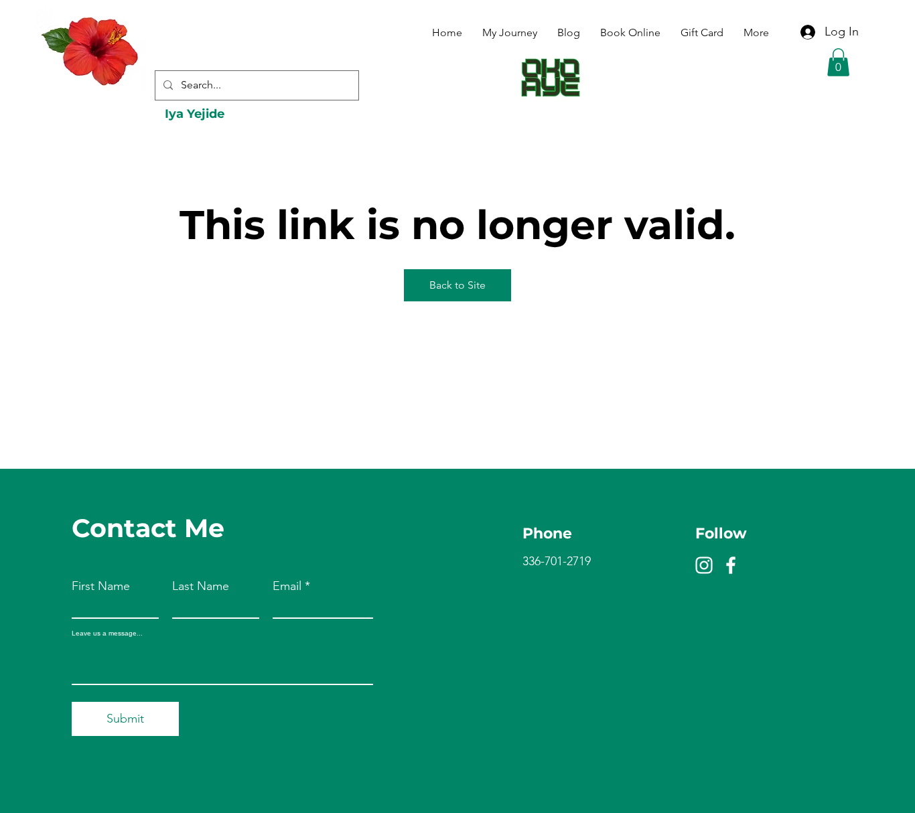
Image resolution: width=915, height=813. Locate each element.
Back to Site (457, 285)
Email (287, 586)
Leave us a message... (107, 633)
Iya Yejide (194, 113)
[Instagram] (704, 565)
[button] (838, 62)
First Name (101, 586)
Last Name (200, 586)
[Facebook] (730, 565)
